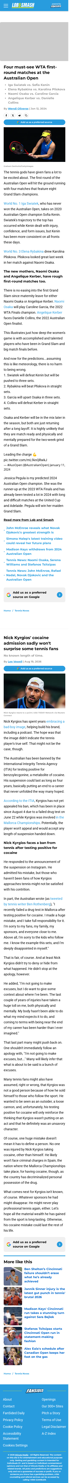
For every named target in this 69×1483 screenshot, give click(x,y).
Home (7, 610)
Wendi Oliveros (18, 108)
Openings (49, 1399)
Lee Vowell (15, 661)
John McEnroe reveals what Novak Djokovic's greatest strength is (33, 530)
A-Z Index (49, 1433)
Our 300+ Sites (52, 1406)
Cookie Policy (12, 1427)
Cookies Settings (15, 1445)
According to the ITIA (19, 801)
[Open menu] (6, 5)
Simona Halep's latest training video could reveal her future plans (34, 541)
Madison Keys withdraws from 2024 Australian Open (34, 552)
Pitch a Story (51, 1413)
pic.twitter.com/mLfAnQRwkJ (25, 460)
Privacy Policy (13, 1420)
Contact (9, 1406)
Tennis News (22, 610)
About (7, 1399)
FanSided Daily (14, 1413)
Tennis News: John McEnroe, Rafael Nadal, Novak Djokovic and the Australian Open (33, 575)
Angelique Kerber (49, 312)
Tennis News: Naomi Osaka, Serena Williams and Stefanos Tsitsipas (33, 562)
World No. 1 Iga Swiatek (21, 203)
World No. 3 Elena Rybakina (24, 251)
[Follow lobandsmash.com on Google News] (59, 595)
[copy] (26, 115)
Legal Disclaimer (54, 1427)
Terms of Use (51, 1420)
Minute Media (21, 1455)
